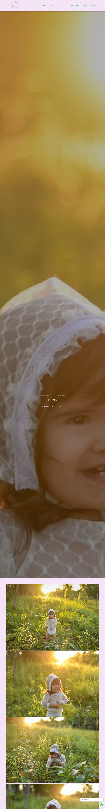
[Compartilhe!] (52, 646)
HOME (42, 5)
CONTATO (74, 5)
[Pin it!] (56, 646)
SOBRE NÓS (90, 5)
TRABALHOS (57, 5)
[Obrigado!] (48, 646)
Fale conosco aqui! (85, 799)
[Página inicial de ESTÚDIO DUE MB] (14, 6)
